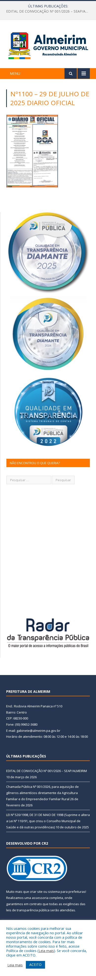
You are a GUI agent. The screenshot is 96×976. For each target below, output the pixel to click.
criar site (36, 891)
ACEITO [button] (35, 964)
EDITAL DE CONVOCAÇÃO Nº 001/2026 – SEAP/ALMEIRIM (46, 771)
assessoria (40, 898)
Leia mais (46, 950)
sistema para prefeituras (66, 891)
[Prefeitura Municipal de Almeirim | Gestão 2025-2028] (48, 45)
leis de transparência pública (27, 910)
